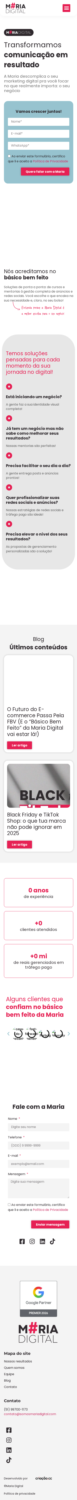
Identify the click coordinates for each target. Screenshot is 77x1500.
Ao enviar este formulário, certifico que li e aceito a (38, 159)
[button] (66, 8)
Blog (7, 1380)
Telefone (15, 1137)
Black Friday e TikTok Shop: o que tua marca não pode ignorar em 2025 (36, 824)
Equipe (9, 1374)
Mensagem (17, 1174)
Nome (13, 1119)
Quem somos (14, 1367)
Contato (10, 1387)
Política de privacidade (19, 1494)
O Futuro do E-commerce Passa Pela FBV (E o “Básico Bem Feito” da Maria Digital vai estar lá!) (35, 722)
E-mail (13, 1156)
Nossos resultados (18, 1361)
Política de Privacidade (50, 161)
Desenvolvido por (16, 1478)
